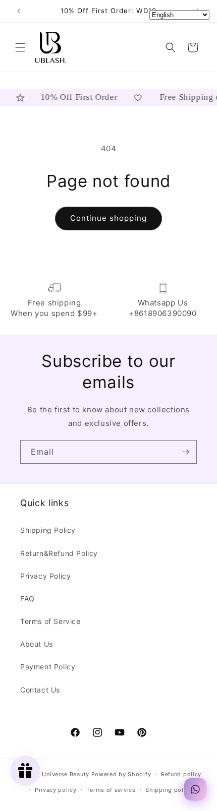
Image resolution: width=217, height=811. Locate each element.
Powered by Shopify (121, 774)
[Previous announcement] (19, 11)
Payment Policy (47, 666)
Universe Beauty (65, 774)
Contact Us (40, 689)
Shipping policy (168, 789)
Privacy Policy (45, 576)
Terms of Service (50, 621)
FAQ (27, 598)
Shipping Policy (48, 530)
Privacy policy (56, 789)
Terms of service (110, 789)
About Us (36, 644)
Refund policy (181, 774)
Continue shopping (108, 218)
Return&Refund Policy (59, 553)
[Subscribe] (185, 452)
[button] (20, 47)
